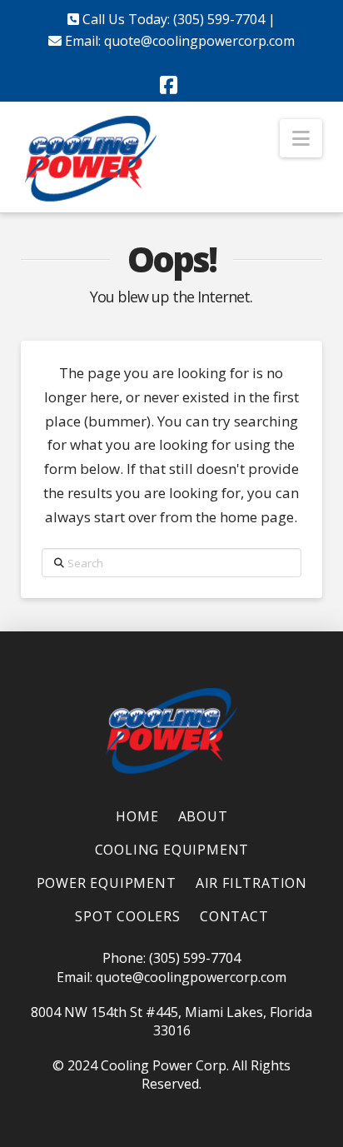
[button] (301, 138)
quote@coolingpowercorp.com (199, 41)
